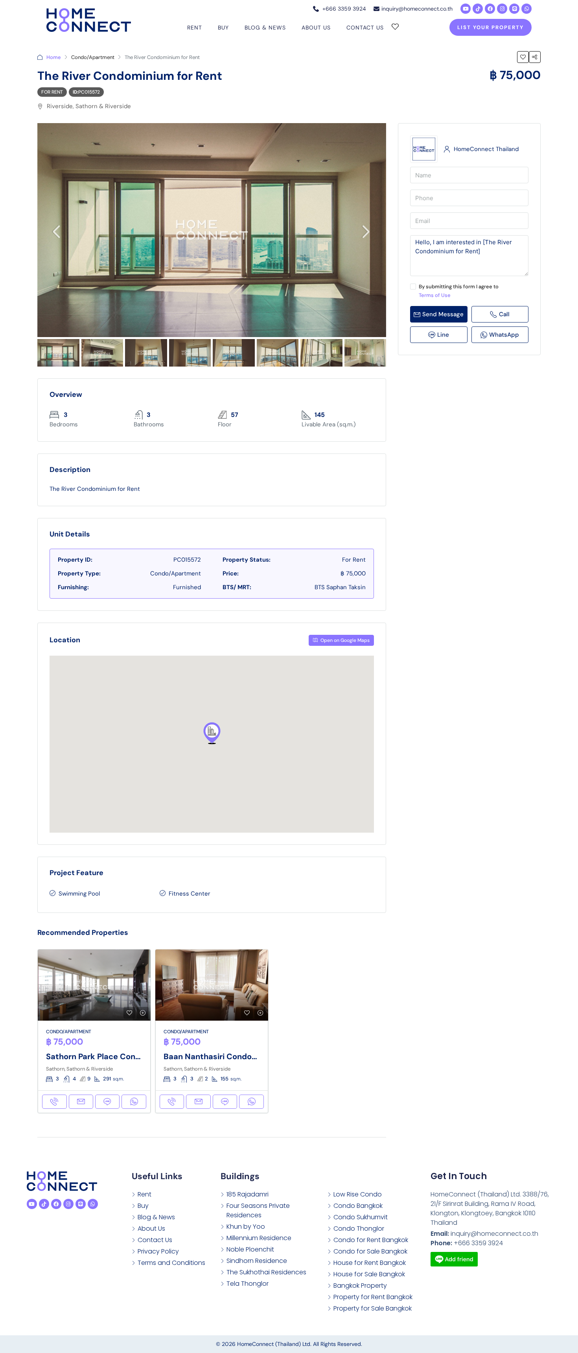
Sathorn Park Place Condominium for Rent (126, 1056)
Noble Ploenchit (250, 1249)
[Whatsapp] (526, 9)
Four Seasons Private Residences (258, 1210)
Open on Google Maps (344, 640)
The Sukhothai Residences (266, 1272)
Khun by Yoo (245, 1226)
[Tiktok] (478, 9)
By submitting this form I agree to (459, 291)
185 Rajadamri (247, 1194)
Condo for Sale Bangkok (370, 1251)
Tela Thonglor (247, 1283)
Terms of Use (435, 295)
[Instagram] (502, 9)
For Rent (52, 92)
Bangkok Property (360, 1285)
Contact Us (365, 27)
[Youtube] (465, 9)
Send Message (443, 314)
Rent (194, 27)
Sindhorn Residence (256, 1260)
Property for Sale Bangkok (372, 1308)
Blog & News (265, 27)
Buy (223, 27)
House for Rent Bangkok (369, 1262)
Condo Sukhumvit (360, 1217)
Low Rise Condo (357, 1194)
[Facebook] (490, 9)
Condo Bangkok (358, 1205)
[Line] (514, 9)
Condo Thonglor (358, 1228)
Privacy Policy (158, 1251)
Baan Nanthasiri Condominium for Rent (238, 1056)
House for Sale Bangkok (369, 1274)
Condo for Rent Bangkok (370, 1239)
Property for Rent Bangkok (372, 1296)
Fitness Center (189, 894)
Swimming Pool (79, 894)
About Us (316, 27)
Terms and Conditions (171, 1262)
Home (53, 57)
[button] (212, 733)
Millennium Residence (258, 1237)
